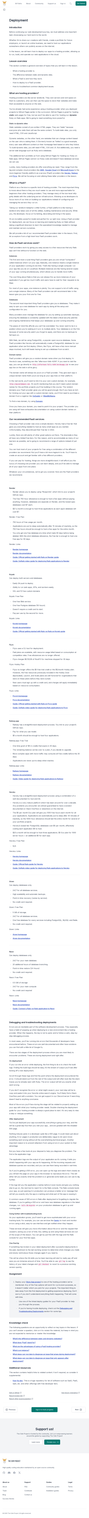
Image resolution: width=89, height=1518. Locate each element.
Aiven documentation (21, 938)
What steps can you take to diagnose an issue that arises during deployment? (44, 1354)
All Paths (18, 3)
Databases (13, 300)
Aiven (11, 881)
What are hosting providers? (24, 93)
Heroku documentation (22, 860)
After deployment (16, 1119)
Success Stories (8, 1499)
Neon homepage (19, 1001)
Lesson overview (18, 61)
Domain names (15, 355)
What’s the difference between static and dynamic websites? (37, 1339)
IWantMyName (49, 396)
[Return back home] (4, 3)
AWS (42, 170)
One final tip (14, 1243)
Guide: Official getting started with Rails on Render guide (36, 557)
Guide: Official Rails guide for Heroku (28, 864)
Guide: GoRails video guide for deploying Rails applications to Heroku (41, 868)
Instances (13, 256)
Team (5, 1491)
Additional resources (20, 1368)
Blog (4, 1495)
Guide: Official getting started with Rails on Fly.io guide (35, 704)
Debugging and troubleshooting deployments (32, 1022)
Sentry (56, 1220)
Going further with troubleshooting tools (25, 1214)
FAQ (25, 1487)
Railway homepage (20, 771)
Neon (11, 952)
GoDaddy (36, 396)
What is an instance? (21, 1350)
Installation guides (52, 1491)
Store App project (33, 1282)
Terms (70, 1487)
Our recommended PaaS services (26, 419)
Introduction (15, 27)
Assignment (15, 1274)
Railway (75, 173)
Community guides (52, 1487)
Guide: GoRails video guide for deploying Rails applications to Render (41, 561)
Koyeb (12, 574)
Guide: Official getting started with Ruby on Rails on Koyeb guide (39, 631)
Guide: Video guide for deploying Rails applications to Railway (38, 779)
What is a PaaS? (17, 183)
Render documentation (22, 553)
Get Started (81, 3)
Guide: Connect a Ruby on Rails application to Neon (33, 1009)
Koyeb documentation (22, 627)
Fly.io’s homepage (20, 696)
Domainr (39, 401)
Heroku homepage (20, 856)
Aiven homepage (20, 934)
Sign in (63, 3)
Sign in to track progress (44, 1410)
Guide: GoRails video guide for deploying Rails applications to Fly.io (40, 708)
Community (39, 3)
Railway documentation (22, 775)
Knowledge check (18, 1323)
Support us (52, 3)
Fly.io (15, 176)
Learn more (36, 1442)
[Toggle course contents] (4, 9)
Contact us (28, 1495)
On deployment (15, 1061)
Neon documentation (21, 1005)
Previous (12, 1410)
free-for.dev (18, 1381)
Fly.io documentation (21, 700)
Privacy (70, 1491)
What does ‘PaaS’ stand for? (24, 1342)
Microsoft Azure (67, 170)
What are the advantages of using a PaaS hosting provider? (37, 1346)
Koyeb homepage (20, 624)
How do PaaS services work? (24, 243)
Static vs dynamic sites (18, 123)
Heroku (67, 173)
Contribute (28, 1491)
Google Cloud (51, 170)
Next (77, 1410)
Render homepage (20, 549)
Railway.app (14, 721)
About (28, 3)
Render (12, 488)
